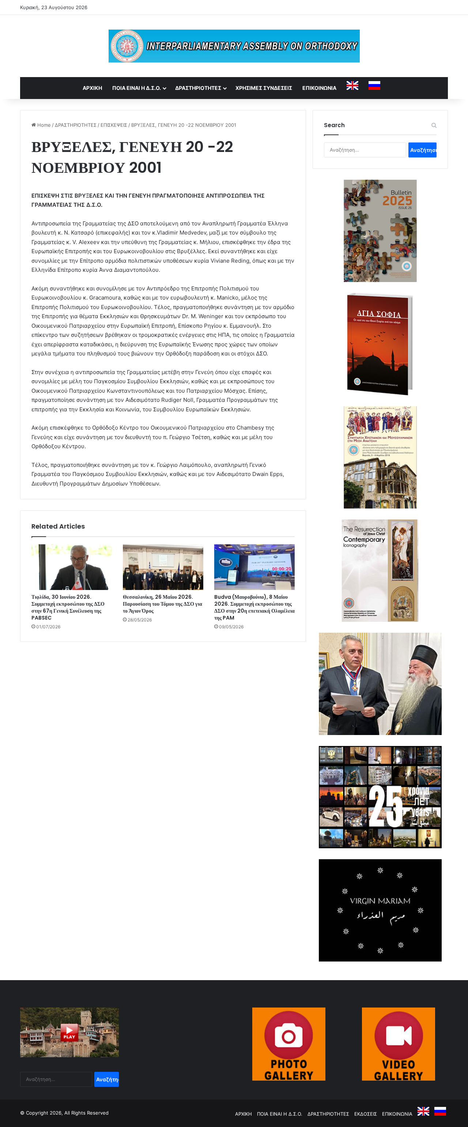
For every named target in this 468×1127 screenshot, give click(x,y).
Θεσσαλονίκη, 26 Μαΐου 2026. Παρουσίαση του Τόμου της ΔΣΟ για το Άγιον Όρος (162, 603)
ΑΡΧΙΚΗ (92, 88)
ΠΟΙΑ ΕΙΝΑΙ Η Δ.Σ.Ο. (136, 88)
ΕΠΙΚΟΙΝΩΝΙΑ (319, 88)
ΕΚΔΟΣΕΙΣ (365, 1114)
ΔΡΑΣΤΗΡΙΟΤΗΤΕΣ (198, 88)
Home (43, 125)
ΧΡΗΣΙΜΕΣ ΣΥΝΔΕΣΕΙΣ (263, 88)
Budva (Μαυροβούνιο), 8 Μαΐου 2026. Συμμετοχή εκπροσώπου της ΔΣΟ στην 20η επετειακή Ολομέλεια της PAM (254, 607)
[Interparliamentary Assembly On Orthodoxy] (234, 46)
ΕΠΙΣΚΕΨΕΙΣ (114, 125)
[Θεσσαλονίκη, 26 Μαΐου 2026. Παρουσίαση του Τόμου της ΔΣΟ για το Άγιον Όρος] (163, 567)
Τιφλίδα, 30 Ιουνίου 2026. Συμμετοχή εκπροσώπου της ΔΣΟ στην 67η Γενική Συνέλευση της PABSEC (68, 607)
